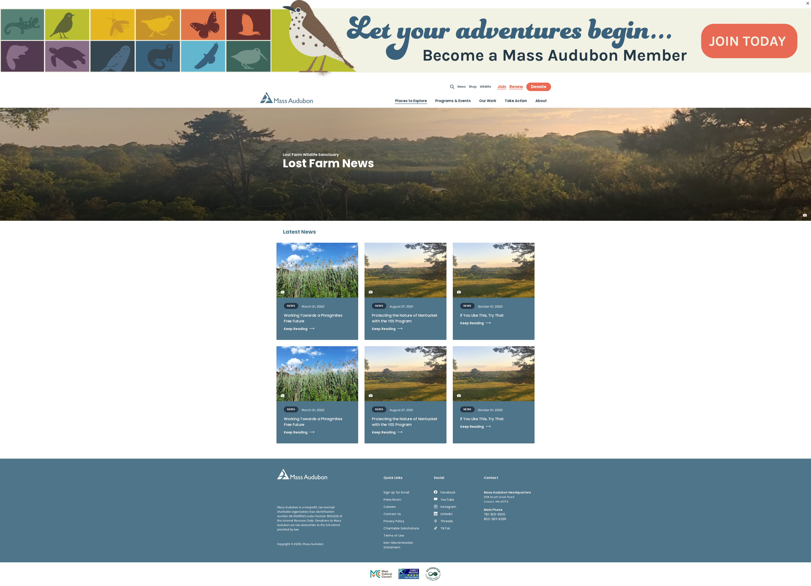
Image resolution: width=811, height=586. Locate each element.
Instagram (448, 507)
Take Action (516, 100)
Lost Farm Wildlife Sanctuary (311, 154)
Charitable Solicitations (401, 528)
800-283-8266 (495, 519)
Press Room (392, 499)
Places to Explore (411, 100)
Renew (516, 87)
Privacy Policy (394, 521)
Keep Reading (296, 328)
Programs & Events (453, 100)
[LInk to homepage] (286, 97)
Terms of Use (394, 535)
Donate (538, 87)
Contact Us (392, 514)
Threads (447, 521)
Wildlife (485, 86)
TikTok (445, 528)
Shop (473, 86)
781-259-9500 (494, 514)
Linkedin (447, 514)
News (461, 86)
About (541, 100)
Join (501, 87)
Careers (390, 507)
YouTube (447, 499)
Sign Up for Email (396, 492)
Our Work (487, 100)
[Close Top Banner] (808, 3)
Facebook (448, 492)
